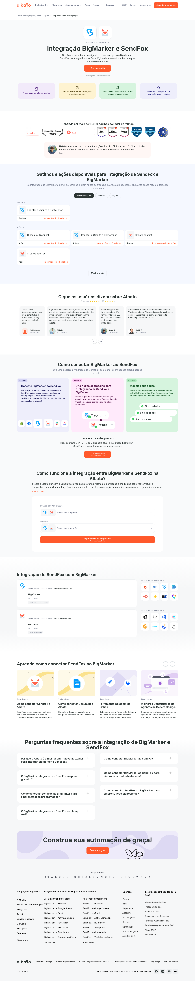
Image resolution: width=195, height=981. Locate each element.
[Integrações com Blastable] (173, 616)
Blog (124, 903)
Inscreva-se (145, 5)
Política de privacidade (65, 962)
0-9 (47, 877)
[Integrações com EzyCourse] (164, 596)
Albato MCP (150, 930)
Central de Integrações (26, 16)
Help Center (127, 908)
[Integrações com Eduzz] (154, 596)
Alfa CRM (22, 899)
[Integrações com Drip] (173, 626)
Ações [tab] (115, 195)
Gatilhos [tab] (101, 195)
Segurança (155, 962)
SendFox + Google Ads (94, 932)
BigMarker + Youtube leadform (60, 937)
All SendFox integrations (95, 898)
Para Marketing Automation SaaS (159, 925)
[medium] (175, 971)
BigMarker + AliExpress (56, 927)
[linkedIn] (162, 971)
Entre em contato (171, 962)
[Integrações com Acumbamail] (154, 616)
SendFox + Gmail (91, 913)
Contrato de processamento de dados (94, 962)
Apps (87, 5)
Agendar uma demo (166, 5)
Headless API (151, 934)
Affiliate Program (130, 931)
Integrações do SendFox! (164, 243)
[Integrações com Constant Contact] (164, 626)
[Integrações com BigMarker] (164, 586)
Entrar (133, 5)
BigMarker (47, 16)
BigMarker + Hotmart (55, 903)
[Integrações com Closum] (154, 626)
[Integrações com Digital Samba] (145, 596)
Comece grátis (97, 68)
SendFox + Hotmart (93, 903)
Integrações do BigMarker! (55, 218)
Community (127, 927)
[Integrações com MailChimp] (145, 616)
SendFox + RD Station (94, 922)
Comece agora (97, 850)
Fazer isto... (45, 522)
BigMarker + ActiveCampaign (59, 918)
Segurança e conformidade (157, 916)
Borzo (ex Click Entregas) (30, 904)
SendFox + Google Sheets (96, 908)
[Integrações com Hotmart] (145, 586)
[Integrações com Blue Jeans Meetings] (173, 586)
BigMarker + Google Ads (56, 932)
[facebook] (156, 971)
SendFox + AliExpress (94, 927)
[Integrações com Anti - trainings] (154, 586)
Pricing (125, 899)
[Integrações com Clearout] (145, 626)
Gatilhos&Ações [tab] (84, 195)
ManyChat (22, 909)
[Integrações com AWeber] (164, 616)
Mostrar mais (97, 273)
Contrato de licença (44, 962)
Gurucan (21, 923)
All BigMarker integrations (57, 898)
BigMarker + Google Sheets (58, 908)
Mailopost (22, 928)
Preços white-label (153, 907)
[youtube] (169, 971)
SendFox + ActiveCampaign (96, 918)
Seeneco (21, 933)
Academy (126, 913)
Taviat (20, 914)
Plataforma (57, 5)
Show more (22, 940)
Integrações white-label (155, 902)
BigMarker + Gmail (53, 913)
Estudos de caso (152, 911)
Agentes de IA (128, 936)
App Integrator (129, 917)
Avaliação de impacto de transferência (131, 962)
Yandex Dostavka (25, 919)
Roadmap (126, 922)
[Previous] (94, 341)
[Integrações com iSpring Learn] (173, 596)
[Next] (100, 341)
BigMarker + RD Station (56, 922)
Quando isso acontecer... (51, 506)
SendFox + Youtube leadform (97, 937)
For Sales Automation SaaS (157, 920)
